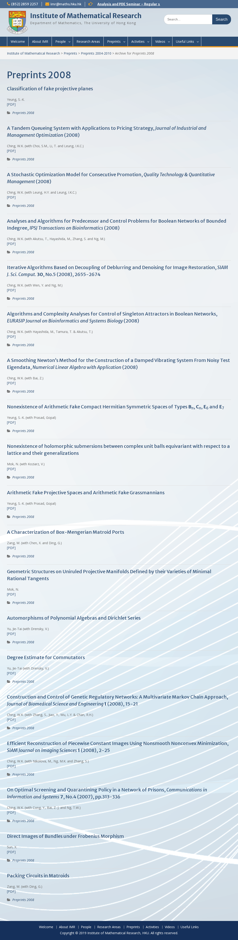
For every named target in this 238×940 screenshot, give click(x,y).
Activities (138, 41)
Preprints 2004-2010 (96, 53)
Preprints (114, 41)
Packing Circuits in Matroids (38, 875)
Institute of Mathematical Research (86, 16)
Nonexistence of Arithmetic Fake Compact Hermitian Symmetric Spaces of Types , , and (115, 407)
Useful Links (185, 41)
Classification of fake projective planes (50, 88)
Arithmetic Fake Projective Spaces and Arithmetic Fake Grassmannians (86, 492)
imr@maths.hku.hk (65, 4)
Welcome (18, 41)
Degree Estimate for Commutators (46, 657)
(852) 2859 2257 (24, 4)
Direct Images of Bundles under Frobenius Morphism (65, 836)
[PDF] (11, 104)
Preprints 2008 (23, 113)
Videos (160, 41)
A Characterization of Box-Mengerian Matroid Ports (65, 532)
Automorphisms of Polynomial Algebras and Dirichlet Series (74, 618)
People (60, 41)
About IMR (40, 41)
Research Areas (88, 41)
